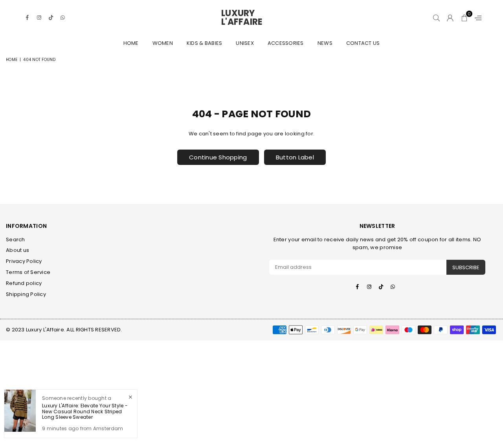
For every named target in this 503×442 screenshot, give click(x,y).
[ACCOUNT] (450, 18)
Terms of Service (28, 272)
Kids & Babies (204, 43)
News (325, 43)
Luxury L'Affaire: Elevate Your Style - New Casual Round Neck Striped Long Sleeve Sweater (85, 411)
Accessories (286, 43)
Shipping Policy (26, 294)
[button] (464, 18)
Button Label (295, 157)
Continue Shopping (218, 157)
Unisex (245, 43)
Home (131, 43)
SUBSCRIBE (465, 267)
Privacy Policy (24, 261)
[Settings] (476, 18)
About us (17, 250)
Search (15, 239)
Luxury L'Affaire (251, 17)
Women (162, 43)
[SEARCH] (436, 18)
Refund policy (24, 283)
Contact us (363, 43)
